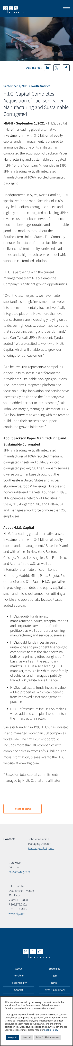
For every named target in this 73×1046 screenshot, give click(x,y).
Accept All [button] (12, 1037)
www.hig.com (29, 763)
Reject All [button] (27, 1037)
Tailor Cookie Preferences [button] (47, 1037)
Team (54, 975)
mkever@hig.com (19, 872)
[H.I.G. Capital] (13, 8)
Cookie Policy (51, 1030)
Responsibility (19, 983)
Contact (18, 990)
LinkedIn (47, 67)
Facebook (66, 67)
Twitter (56, 67)
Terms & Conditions (54, 990)
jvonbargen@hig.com (41, 848)
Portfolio (19, 975)
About (18, 968)
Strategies (54, 968)
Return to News (22, 808)
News (54, 983)
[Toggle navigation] (65, 8)
